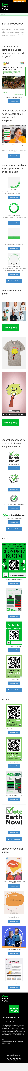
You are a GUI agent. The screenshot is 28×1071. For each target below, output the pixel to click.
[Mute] (22, 414)
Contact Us (4, 1048)
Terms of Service (6, 1043)
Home (3, 1039)
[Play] (3, 414)
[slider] (13, 414)
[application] (14, 394)
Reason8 (17, 1060)
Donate (3, 1045)
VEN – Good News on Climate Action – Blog (12, 1041)
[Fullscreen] (24, 414)
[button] (14, 281)
